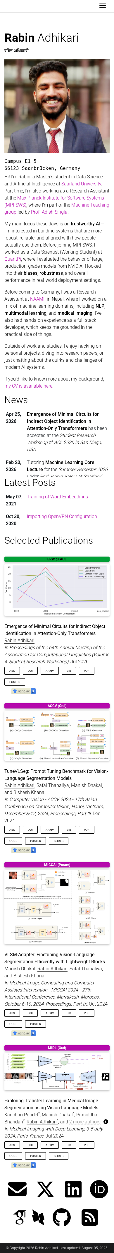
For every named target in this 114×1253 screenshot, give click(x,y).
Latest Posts (30, 482)
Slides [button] (58, 841)
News (16, 400)
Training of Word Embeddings (57, 497)
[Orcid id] (99, 1190)
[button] (23, 690)
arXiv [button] (50, 671)
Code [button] (13, 841)
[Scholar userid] (20, 1218)
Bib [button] (69, 671)
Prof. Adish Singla (49, 212)
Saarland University (81, 184)
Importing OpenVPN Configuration (62, 516)
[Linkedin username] (73, 1190)
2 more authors (85, 1122)
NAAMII (38, 299)
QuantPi (12, 259)
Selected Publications (48, 540)
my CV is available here (28, 386)
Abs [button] (12, 671)
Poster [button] (14, 682)
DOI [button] (30, 671)
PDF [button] (86, 671)
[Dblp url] (38, 1218)
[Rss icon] (89, 1218)
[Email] (17, 1190)
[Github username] (61, 1218)
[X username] (45, 1190)
